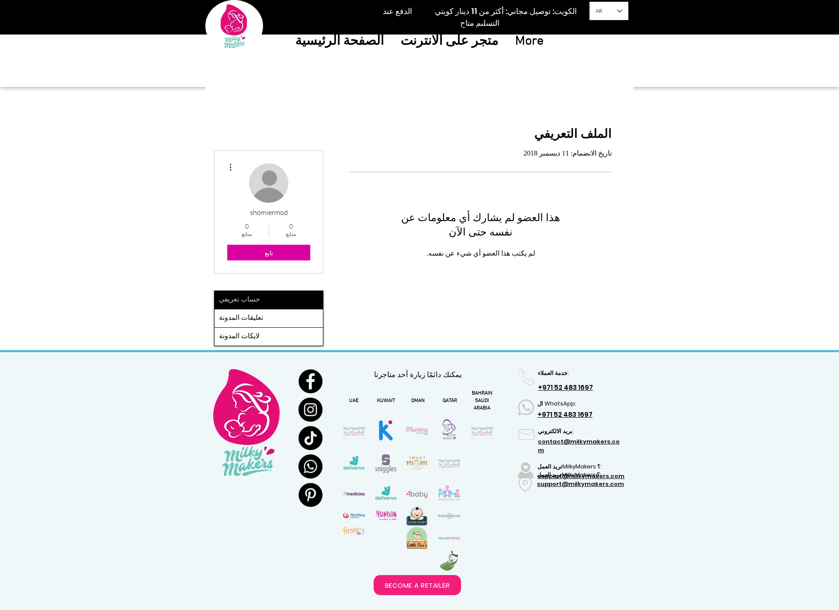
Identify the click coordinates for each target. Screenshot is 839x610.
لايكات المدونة (239, 336)
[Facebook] (310, 381)
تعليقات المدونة (241, 318)
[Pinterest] (310, 495)
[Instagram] (310, 410)
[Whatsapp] (310, 466)
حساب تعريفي (239, 299)
